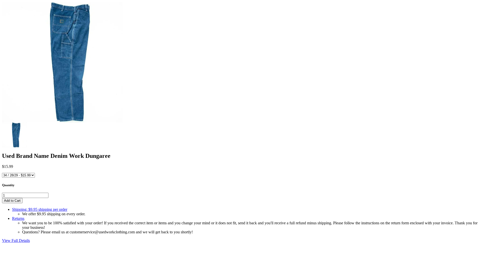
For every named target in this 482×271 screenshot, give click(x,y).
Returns (18, 218)
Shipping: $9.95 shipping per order (39, 209)
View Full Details (16, 240)
